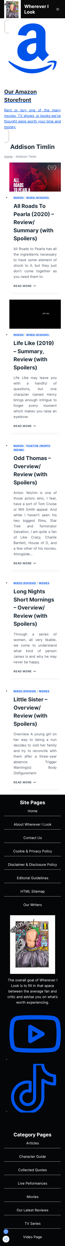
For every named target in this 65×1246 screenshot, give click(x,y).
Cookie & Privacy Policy (32, 851)
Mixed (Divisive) (37, 197)
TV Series (33, 1223)
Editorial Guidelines (32, 878)
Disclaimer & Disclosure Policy (32, 865)
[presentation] (35, 177)
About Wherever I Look (32, 824)
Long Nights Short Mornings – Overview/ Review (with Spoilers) (34, 607)
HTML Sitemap (32, 891)
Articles (32, 1143)
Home (8, 156)
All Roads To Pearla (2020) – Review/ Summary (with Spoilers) (34, 222)
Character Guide (32, 1156)
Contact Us (32, 838)
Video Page (32, 1237)
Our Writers (32, 905)
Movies (19, 197)
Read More (25, 286)
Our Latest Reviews (32, 1210)
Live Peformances (32, 1183)
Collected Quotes (32, 1170)
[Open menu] (57, 9)
